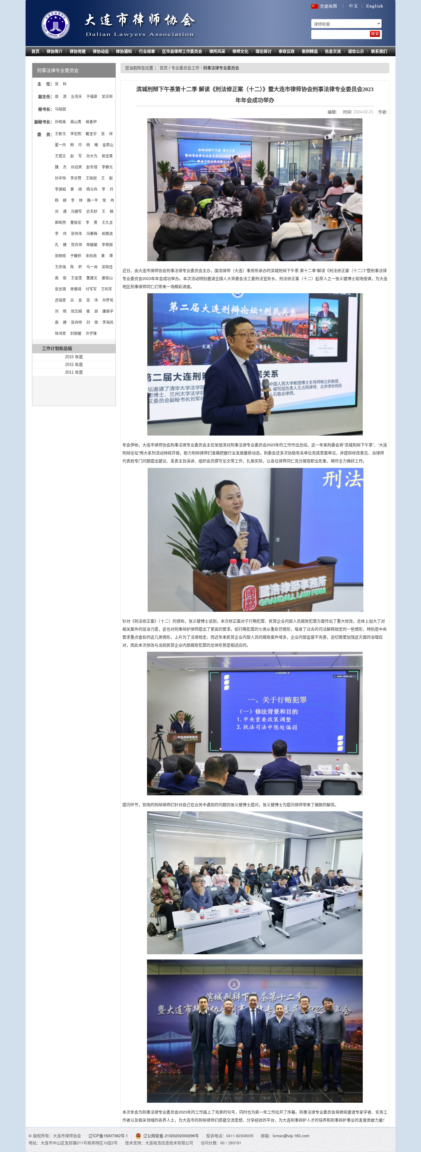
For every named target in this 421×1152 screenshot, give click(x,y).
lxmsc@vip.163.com (291, 1135)
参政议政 (287, 51)
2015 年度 (74, 357)
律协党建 (78, 51)
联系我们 (379, 51)
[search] (375, 34)
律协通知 (124, 51)
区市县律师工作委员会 (182, 51)
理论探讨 (263, 51)
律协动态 (101, 51)
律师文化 (240, 51)
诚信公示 (356, 51)
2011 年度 (74, 372)
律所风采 (217, 51)
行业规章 (147, 51)
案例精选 (310, 51)
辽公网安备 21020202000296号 (171, 1135)
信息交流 (333, 51)
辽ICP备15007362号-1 (108, 1135)
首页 (35, 51)
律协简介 (55, 51)
